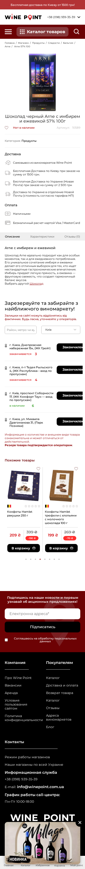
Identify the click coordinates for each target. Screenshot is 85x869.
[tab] (12, 236)
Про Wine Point (18, 678)
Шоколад (36, 283)
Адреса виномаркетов (59, 718)
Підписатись (42, 627)
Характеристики (42, 236)
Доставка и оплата (62, 685)
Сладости (54, 42)
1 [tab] (26, 559)
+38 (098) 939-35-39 (21, 779)
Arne (7, 46)
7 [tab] (54, 559)
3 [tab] (35, 559)
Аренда (11, 693)
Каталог (53, 678)
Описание (12, 236)
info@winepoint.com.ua (40, 787)
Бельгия (68, 42)
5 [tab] (44, 559)
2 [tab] (30, 559)
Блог (50, 727)
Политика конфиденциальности (22, 718)
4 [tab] (40, 559)
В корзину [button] (21, 548)
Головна (10, 42)
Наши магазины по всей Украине (34, 765)
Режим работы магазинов (27, 757)
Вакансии (13, 685)
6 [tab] (49, 559)
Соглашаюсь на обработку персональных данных (45, 640)
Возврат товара (59, 693)
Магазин (23, 42)
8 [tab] (59, 559)
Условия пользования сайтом (16, 704)
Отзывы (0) (72, 236)
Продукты (38, 42)
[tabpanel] (23, 509)
